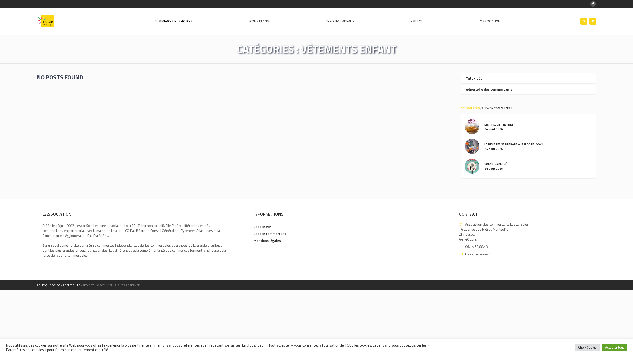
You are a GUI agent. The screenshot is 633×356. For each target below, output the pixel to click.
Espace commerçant (270, 233)
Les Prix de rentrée (498, 124)
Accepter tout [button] (614, 347)
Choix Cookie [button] (587, 347)
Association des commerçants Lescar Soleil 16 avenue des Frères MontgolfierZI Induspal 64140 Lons (494, 232)
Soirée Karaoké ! (496, 164)
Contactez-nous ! (477, 254)
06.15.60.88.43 (476, 246)
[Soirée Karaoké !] (472, 165)
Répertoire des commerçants (489, 89)
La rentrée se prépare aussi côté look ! (513, 144)
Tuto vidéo (474, 78)
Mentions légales (267, 240)
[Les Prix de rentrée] (472, 126)
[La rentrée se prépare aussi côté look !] (472, 146)
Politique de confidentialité (58, 285)
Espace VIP (262, 226)
